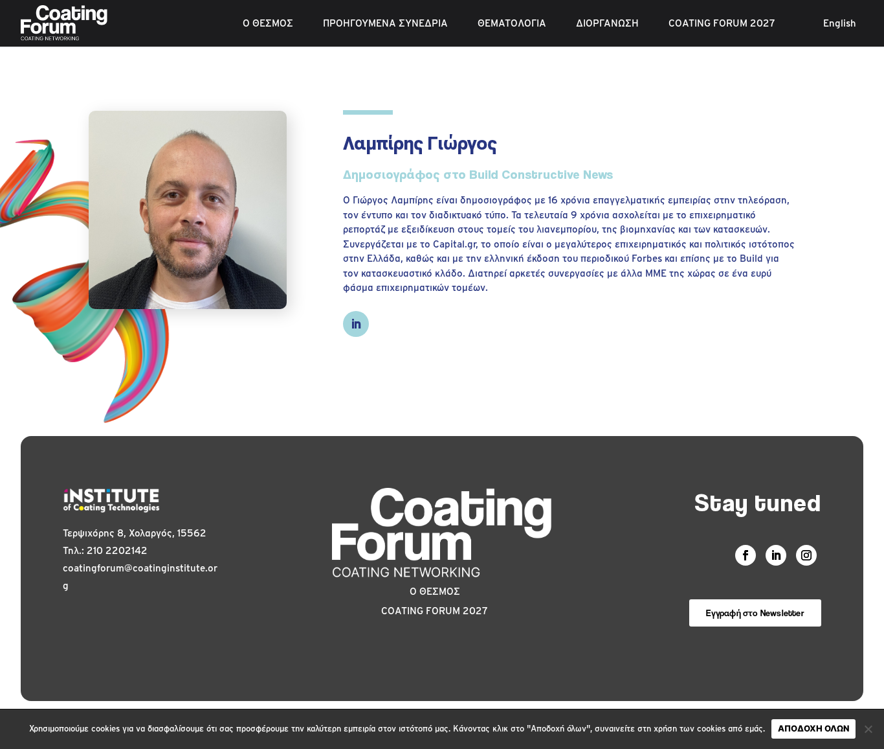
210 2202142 (117, 550)
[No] (867, 728)
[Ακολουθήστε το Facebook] (745, 555)
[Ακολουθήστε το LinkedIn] (356, 324)
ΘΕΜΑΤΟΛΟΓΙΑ (512, 24)
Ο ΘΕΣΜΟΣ (268, 24)
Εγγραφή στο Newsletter (755, 612)
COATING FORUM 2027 (722, 24)
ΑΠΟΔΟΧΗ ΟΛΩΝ (813, 728)
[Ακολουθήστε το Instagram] (806, 555)
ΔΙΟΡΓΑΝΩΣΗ (607, 24)
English (839, 24)
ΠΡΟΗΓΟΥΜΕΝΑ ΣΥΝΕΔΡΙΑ (385, 24)
